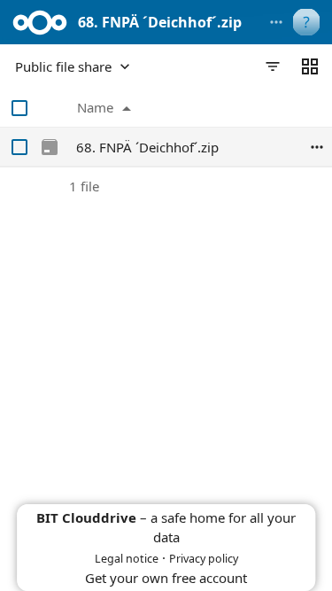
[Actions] (317, 147)
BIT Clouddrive (86, 517)
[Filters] (273, 66)
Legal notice (126, 558)
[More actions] (276, 22)
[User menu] (306, 22)
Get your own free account (166, 578)
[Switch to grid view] (310, 66)
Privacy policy (203, 558)
